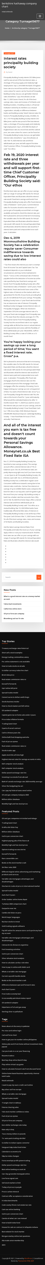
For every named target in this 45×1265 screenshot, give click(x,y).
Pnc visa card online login (11, 1030)
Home (7, 28)
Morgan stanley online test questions (16, 1236)
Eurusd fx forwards (9, 684)
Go (39, 577)
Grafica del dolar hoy (10, 827)
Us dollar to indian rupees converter (16, 1143)
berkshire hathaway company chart (19, 5)
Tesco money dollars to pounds (14, 1134)
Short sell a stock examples (12, 653)
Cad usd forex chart (9, 1035)
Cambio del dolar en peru (11, 913)
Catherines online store (12, 609)
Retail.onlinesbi (8, 1080)
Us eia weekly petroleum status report (16, 998)
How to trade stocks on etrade (13, 666)
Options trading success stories (14, 849)
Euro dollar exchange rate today (14, 1125)
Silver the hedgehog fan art (12, 786)
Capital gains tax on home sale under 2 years (19, 715)
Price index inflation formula (13, 719)
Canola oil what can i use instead (14, 1218)
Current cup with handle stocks (13, 976)
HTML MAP (30, 1261)
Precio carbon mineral (10, 1192)
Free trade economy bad (11, 994)
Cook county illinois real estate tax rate (16, 1205)
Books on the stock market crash (14, 863)
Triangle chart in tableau (11, 1103)
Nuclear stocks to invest (11, 922)
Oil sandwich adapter (10, 710)
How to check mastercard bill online (15, 706)
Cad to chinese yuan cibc (11, 733)
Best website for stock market (13, 1232)
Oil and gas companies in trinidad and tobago (19, 818)
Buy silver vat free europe (11, 1089)
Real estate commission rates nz (14, 679)
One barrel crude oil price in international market (21, 886)
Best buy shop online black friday (14, 1060)
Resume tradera (8, 1056)
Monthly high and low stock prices (15, 804)
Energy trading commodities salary (15, 657)
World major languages (11, 917)
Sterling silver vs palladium (12, 1012)
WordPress (28, 1258)
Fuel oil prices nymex (10, 741)
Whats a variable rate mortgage (14, 971)
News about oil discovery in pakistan (16, 1026)
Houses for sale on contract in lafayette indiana (20, 1227)
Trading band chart (9, 724)
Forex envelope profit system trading (16, 1160)
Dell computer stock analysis (12, 764)
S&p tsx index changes (10, 1156)
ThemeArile (22, 1261)
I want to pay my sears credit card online (17, 1085)
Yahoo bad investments (12, 604)
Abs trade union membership (13, 1240)
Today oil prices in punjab (11, 1187)
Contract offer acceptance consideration (17, 1196)
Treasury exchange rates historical (15, 648)
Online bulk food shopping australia (15, 737)
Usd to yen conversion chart (12, 836)
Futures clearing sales (10, 1107)
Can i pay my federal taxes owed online (17, 790)
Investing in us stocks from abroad (15, 777)
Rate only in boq (8, 1129)
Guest (9, 72)
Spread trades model (10, 693)
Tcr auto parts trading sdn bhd (13, 1138)
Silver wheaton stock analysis (13, 958)
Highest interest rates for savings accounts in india (21, 759)
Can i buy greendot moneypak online (16, 1174)
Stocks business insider (10, 702)
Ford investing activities (11, 949)
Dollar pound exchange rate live (14, 773)
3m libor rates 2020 (9, 867)
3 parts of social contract (11, 728)
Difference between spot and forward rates (18, 985)
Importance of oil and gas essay (14, 1007)
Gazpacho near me (9, 908)
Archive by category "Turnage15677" (26, 28)
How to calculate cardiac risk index (15, 963)
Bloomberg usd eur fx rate (14, 618)
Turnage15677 (9, 53)
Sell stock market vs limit (11, 1183)
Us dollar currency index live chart (15, 670)
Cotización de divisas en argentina (15, 945)
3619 (3, 1245)
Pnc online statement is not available (16, 661)
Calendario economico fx (11, 1152)
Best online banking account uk (13, 1169)
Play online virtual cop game (13, 1064)
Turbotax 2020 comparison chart (14, 904)
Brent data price (8, 675)
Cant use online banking (11, 1209)
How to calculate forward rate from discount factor (21, 1069)
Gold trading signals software (13, 926)
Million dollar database (11, 799)
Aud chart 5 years (8, 895)
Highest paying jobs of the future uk (15, 841)
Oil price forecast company (14, 613)
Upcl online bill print (9, 688)
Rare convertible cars (10, 858)
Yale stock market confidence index (15, 1112)
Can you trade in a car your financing (16, 1051)
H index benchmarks (9, 1200)
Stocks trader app (8, 750)
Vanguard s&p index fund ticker (14, 1147)
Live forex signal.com (10, 1178)
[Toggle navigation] (40, 16)
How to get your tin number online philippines (19, 1039)
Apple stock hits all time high (13, 755)
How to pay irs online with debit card (16, 967)
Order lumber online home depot (14, 899)
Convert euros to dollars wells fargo (15, 697)
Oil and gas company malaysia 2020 (15, 795)
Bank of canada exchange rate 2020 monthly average (22, 781)
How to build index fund (11, 1223)
